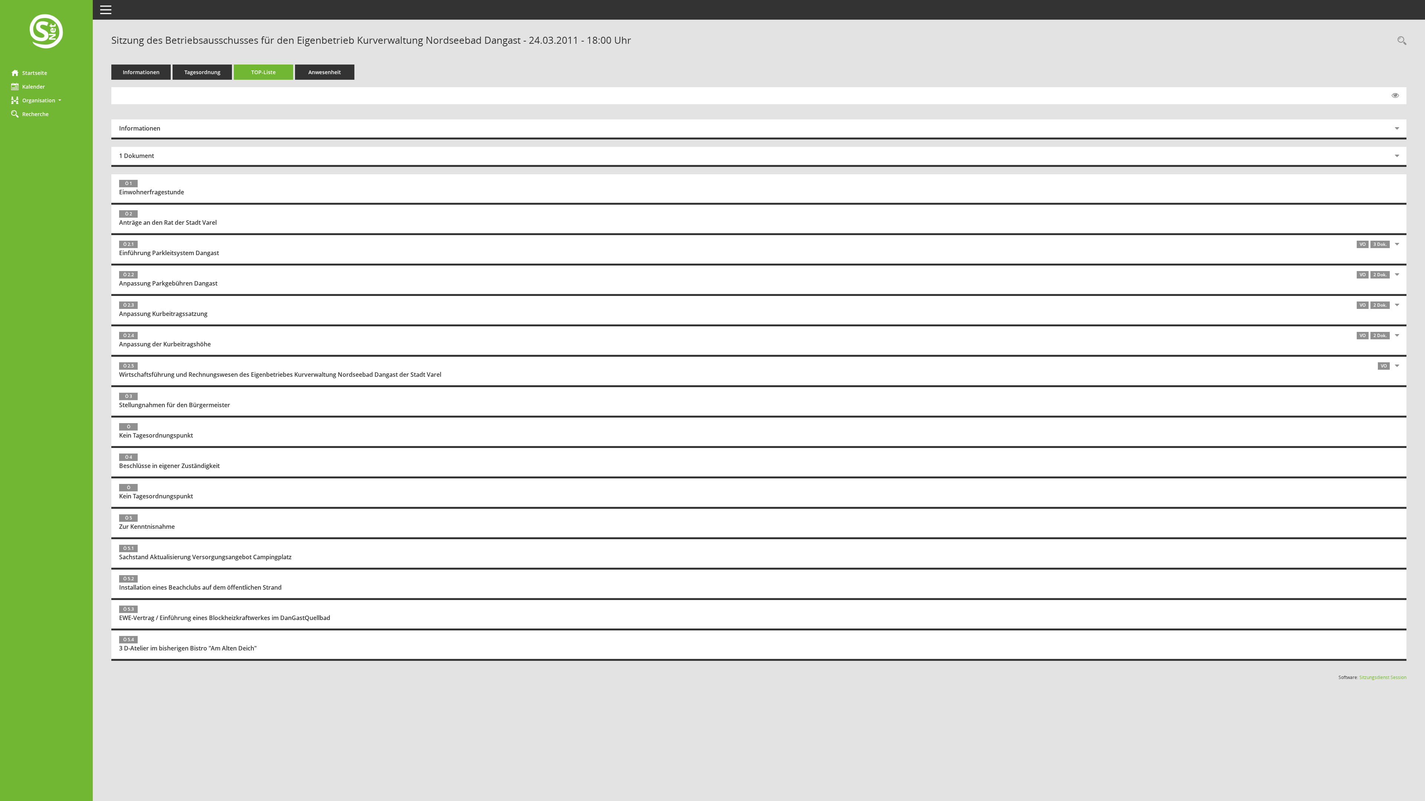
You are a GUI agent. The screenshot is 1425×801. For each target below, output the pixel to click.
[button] (46, 100)
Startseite (34, 72)
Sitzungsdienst (1382, 677)
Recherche (35, 114)
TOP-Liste (263, 72)
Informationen (141, 72)
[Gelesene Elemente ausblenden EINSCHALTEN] (1395, 95)
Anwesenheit (324, 72)
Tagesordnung (202, 72)
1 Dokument (136, 156)
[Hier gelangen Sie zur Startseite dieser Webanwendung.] (46, 32)
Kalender (33, 86)
